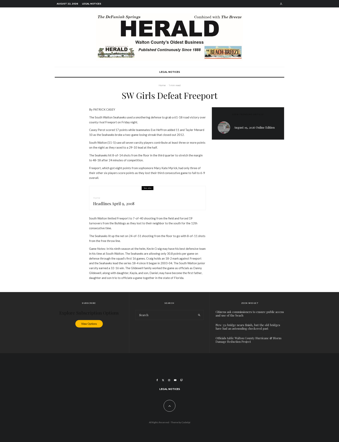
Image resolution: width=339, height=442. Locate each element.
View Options (89, 323)
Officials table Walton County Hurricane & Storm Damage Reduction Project (248, 339)
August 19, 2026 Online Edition (254, 127)
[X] (163, 380)
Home (162, 85)
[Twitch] (181, 380)
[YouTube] (175, 380)
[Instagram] (169, 380)
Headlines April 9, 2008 (113, 203)
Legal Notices (91, 3)
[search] (199, 315)
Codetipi (185, 422)
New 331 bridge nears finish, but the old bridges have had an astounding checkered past (248, 326)
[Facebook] (157, 380)
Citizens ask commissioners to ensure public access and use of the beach (250, 313)
